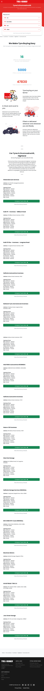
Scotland (11, 36)
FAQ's (2, 675)
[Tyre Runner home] (22, 1)
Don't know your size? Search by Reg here (22, 33)
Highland (16, 36)
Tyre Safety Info (19, 663)
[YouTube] (34, 685)
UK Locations (8, 652)
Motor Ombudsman (20, 665)
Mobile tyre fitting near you (36, 665)
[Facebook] (23, 685)
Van (8, 25)
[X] (31, 685)
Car (7, 18)
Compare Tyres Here (21, 201)
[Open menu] (1, 1)
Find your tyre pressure (35, 666)
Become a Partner (5, 677)
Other (8, 29)
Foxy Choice (18, 666)
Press (2, 679)
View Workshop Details (20, 204)
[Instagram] (28, 685)
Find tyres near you (34, 663)
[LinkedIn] (26, 685)
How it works (4, 673)
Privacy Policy (18, 688)
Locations (6, 36)
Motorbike (9, 21)
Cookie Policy (26, 688)
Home (1, 36)
